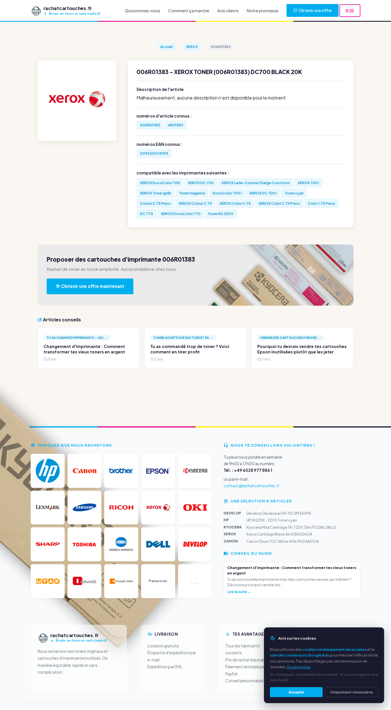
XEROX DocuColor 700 (160, 182)
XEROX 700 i (308, 182)
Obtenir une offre (315, 10)
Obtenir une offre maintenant (92, 286)
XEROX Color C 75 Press (279, 203)
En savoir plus (299, 667)
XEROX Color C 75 (235, 203)
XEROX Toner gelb (155, 193)
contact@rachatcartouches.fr (251, 485)
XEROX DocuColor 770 (181, 213)
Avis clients (228, 10)
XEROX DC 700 (201, 182)
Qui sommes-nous (142, 10)
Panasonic (158, 581)
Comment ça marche (188, 10)
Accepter (296, 692)
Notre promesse (263, 10)
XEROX (192, 47)
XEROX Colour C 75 (195, 203)
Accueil (166, 47)
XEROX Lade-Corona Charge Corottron (256, 182)
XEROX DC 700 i (263, 193)
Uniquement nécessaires (351, 692)
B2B (350, 10)
